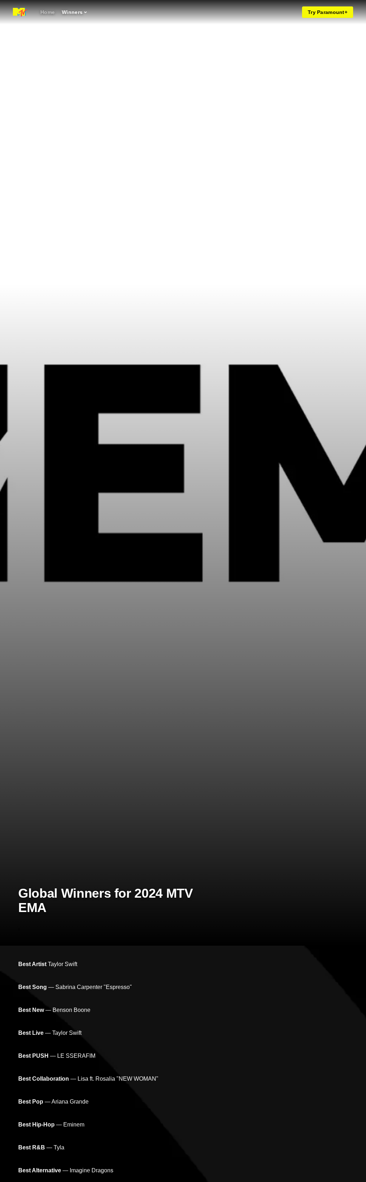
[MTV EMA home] (20, 12)
